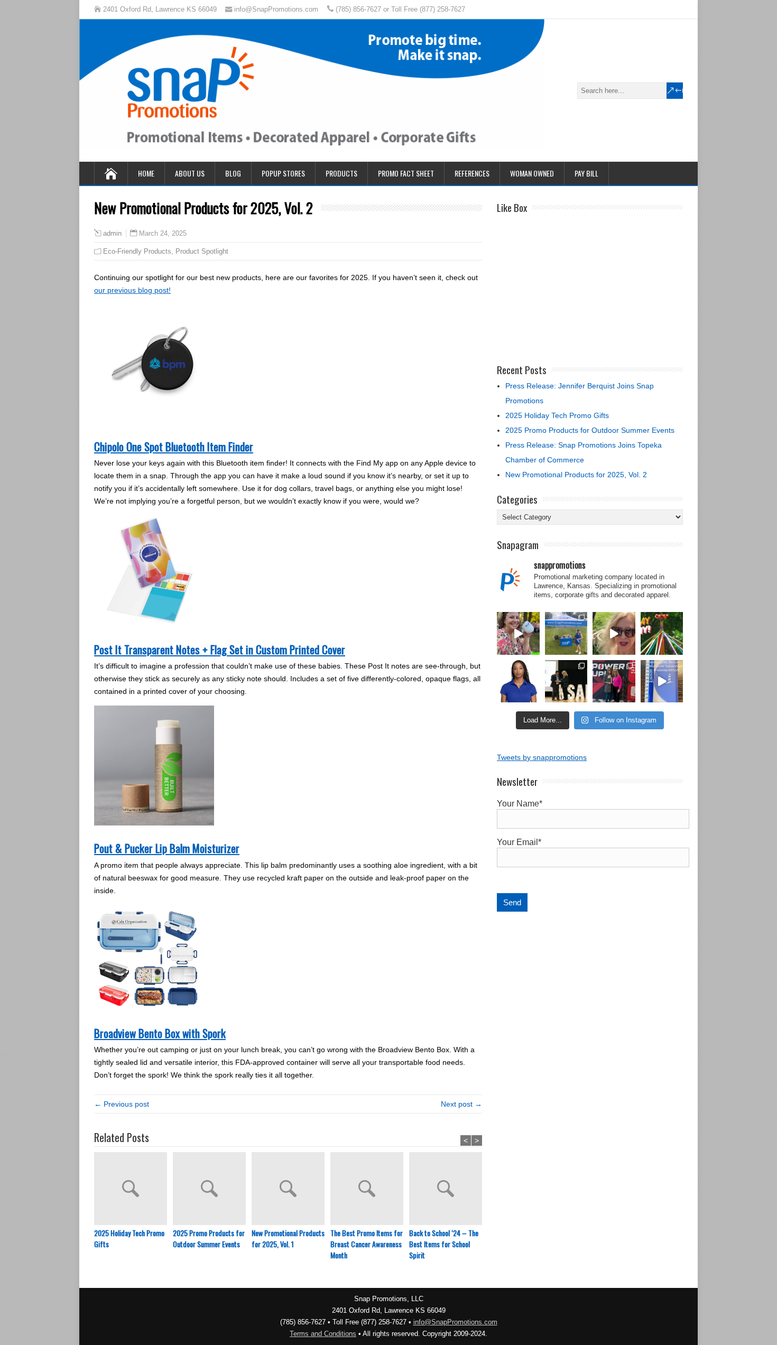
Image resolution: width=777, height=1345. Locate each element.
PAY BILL (586, 173)
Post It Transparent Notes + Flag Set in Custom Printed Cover (219, 649)
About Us (190, 173)
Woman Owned (532, 173)
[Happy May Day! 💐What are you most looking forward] (662, 633)
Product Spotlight (201, 251)
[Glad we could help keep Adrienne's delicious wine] (518, 633)
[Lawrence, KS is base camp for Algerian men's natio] (614, 633)
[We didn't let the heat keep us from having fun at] (566, 633)
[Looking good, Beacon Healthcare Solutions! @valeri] (662, 681)
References (472, 173)
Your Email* (519, 842)
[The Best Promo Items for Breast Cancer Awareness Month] (369, 1189)
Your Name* (519, 803)
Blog (233, 173)
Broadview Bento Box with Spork (160, 1033)
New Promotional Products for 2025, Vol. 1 (288, 1238)
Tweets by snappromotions (542, 757)
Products (341, 173)
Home (146, 173)
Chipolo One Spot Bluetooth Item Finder (173, 446)
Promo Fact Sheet (406, 173)
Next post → (461, 1104)
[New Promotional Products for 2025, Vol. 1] (291, 1189)
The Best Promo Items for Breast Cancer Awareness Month (366, 1243)
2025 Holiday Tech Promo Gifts (129, 1238)
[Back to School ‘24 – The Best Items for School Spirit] (448, 1189)
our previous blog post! (132, 290)
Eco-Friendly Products (137, 251)
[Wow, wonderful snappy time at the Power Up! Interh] (614, 681)
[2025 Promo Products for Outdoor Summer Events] (212, 1189)
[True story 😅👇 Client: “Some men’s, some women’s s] (518, 681)
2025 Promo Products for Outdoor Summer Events (209, 1238)
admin (112, 233)
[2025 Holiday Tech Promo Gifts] (133, 1189)
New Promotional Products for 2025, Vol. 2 (576, 474)
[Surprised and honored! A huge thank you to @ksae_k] (566, 681)
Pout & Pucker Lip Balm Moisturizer (166, 848)
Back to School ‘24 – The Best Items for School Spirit (443, 1243)
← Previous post (121, 1104)
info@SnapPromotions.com (455, 1322)
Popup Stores (283, 173)
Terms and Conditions (323, 1334)
